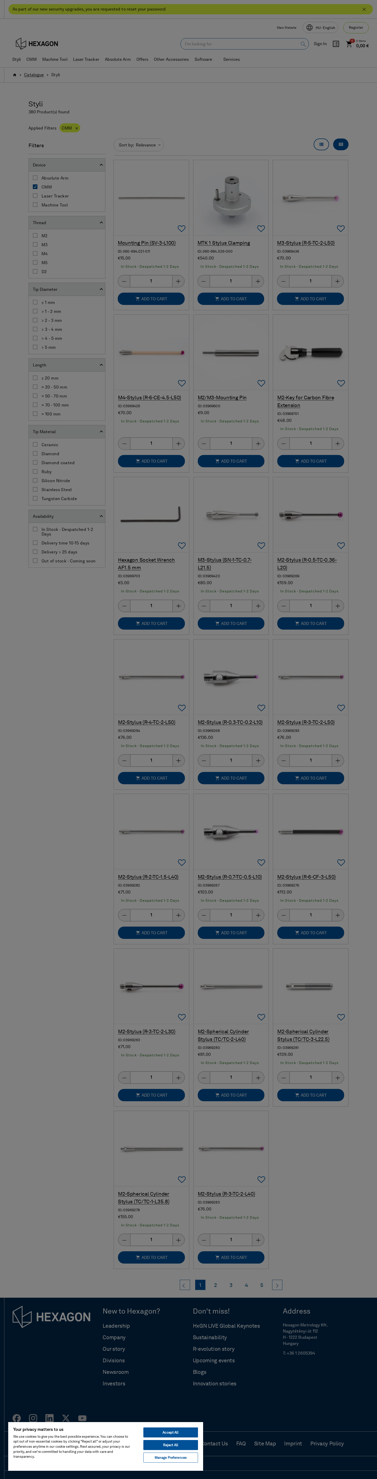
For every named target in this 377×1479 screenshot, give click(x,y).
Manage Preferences (171, 1458)
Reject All (170, 1445)
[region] (105, 1446)
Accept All (170, 1432)
